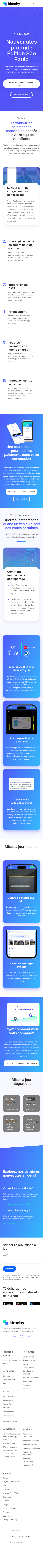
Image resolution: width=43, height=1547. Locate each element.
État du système (29, 1360)
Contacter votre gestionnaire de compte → (18, 1204)
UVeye (5, 1505)
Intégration (8, 1473)
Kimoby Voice (8, 1412)
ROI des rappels (9, 1443)
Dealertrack (7, 1497)
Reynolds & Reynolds (11, 1482)
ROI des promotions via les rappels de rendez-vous (10, 1450)
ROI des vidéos (9, 1457)
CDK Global (7, 1489)
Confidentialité (25, 1537)
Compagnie (8, 1371)
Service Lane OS (9, 1396)
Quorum (6, 1501)
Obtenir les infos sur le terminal (21, 492)
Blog (4, 1383)
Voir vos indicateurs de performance (21, 1063)
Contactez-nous (9, 1380)
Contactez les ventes (21, 95)
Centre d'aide (28, 1357)
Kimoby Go (7, 1408)
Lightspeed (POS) (10, 1520)
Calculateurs (9, 1429)
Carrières (6, 1376)
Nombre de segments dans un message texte (11, 1437)
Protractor (7, 1512)
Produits (7, 1391)
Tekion (5, 1478)
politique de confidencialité (12, 1279)
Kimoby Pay (7, 1404)
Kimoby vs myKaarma (31, 1448)
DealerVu (6, 1516)
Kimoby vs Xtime (29, 1465)
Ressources (28, 1352)
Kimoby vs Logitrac (30, 1444)
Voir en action (21, 499)
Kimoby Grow (8, 1400)
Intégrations (27, 1381)
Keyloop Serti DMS (10, 1493)
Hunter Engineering (10, 1508)
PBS (4, 1486)
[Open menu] (39, 4)
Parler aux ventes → (10, 1224)
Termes (13, 1537)
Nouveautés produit (31, 1378)
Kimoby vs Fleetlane (31, 1441)
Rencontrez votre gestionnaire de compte (22, 83)
